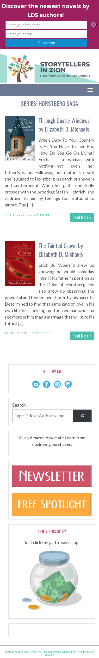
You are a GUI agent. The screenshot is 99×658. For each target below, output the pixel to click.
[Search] (82, 416)
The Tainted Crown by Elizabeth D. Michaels (60, 249)
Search (19, 405)
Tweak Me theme (71, 652)
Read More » (82, 217)
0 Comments (39, 214)
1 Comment (42, 333)
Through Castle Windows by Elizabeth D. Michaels (64, 124)
